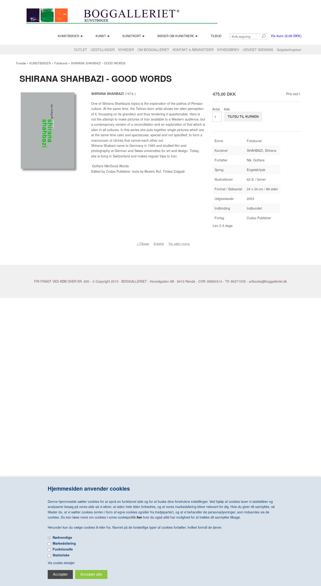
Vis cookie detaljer (61, 562)
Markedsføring (64, 543)
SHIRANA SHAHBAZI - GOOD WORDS (98, 63)
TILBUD (216, 36)
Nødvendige (62, 537)
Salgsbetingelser (289, 49)
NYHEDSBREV (228, 49)
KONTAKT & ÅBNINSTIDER (193, 49)
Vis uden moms (179, 243)
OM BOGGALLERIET (153, 49)
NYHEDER (126, 49)
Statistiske (61, 555)
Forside (21, 63)
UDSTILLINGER (103, 49)
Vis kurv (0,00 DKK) (286, 35)
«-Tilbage (143, 243)
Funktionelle (63, 549)
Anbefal (158, 243)
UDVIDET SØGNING (258, 49)
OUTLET (80, 49)
